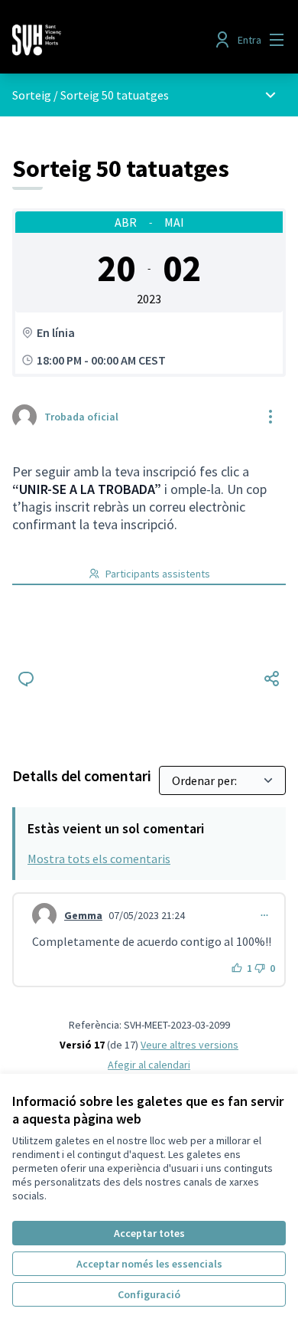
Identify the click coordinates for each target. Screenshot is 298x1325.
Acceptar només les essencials (149, 1264)
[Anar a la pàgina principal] (113, 39)
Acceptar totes (149, 1233)
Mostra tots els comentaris (99, 858)
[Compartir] (272, 678)
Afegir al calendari (149, 1064)
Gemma (83, 915)
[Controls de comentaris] (264, 915)
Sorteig (31, 95)
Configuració (149, 1294)
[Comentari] (26, 678)
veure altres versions (189, 1045)
